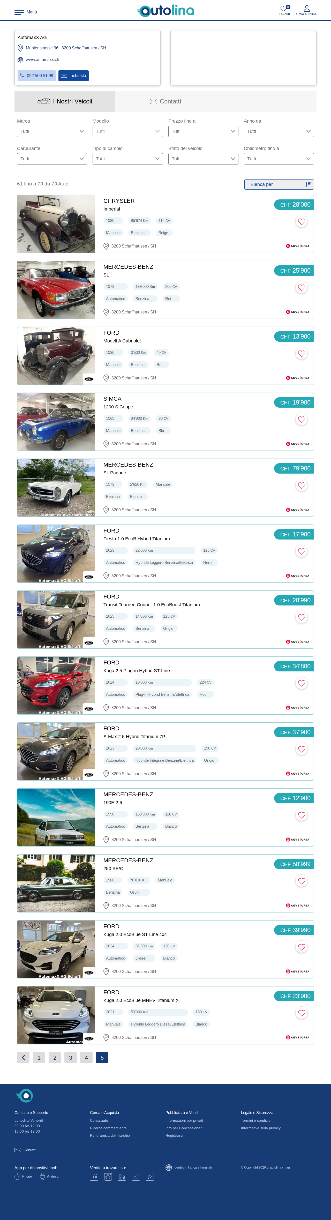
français (193, 1167)
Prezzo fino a (181, 121)
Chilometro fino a (261, 148)
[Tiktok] (136, 1177)
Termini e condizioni (257, 1120)
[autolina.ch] (165, 10)
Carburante (28, 148)
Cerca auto (99, 1120)
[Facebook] (94, 1177)
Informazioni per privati (184, 1120)
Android (52, 1176)
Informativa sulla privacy (261, 1128)
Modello (101, 121)
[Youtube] (108, 1177)
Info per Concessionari (184, 1128)
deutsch (180, 1167)
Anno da (252, 121)
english (206, 1167)
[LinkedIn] (122, 1177)
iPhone (26, 1176)
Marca (23, 121)
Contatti (30, 1150)
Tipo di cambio (108, 148)
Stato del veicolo (185, 148)
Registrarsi (174, 1135)
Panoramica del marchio (110, 1135)
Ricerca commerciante (108, 1128)
